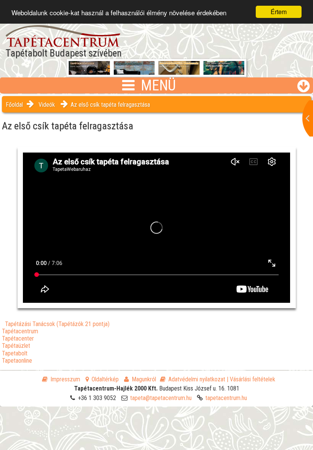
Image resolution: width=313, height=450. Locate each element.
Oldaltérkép (105, 379)
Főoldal (14, 104)
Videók (47, 104)
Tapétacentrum (20, 331)
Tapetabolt (14, 353)
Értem (279, 11)
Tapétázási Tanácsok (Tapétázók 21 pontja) (57, 324)
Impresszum (65, 379)
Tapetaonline (17, 360)
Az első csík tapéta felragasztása (110, 104)
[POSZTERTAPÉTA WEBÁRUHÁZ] (134, 72)
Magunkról (144, 379)
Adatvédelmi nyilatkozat (196, 379)
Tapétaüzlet (16, 345)
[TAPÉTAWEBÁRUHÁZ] (89, 69)
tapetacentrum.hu (226, 398)
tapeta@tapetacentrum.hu (161, 398)
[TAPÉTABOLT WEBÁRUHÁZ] (224, 72)
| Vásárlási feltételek (251, 379)
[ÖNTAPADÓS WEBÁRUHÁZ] (179, 72)
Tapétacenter (18, 338)
